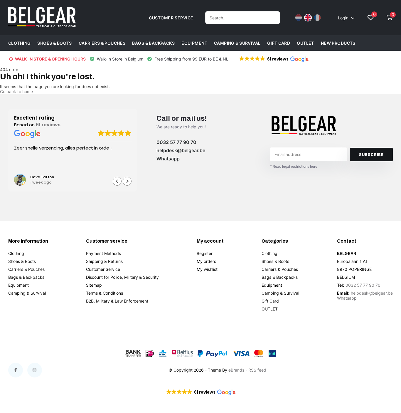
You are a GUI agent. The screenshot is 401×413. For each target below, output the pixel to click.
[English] (308, 17)
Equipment (194, 43)
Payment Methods (103, 253)
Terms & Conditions (104, 293)
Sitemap (94, 285)
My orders (206, 261)
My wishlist (207, 269)
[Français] (317, 17)
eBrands (236, 369)
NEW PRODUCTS (338, 43)
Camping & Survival (237, 43)
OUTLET (305, 43)
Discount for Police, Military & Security (122, 277)
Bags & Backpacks (153, 43)
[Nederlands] (298, 17)
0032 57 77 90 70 (176, 142)
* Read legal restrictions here (293, 166)
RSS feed (257, 369)
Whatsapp (168, 159)
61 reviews (48, 124)
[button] (273, 59)
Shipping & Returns (104, 261)
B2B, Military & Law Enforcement (117, 300)
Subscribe (371, 154)
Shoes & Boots (54, 43)
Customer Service (103, 269)
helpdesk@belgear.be (180, 150)
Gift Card (278, 43)
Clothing (19, 43)
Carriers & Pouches (102, 43)
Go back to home (16, 91)
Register (205, 253)
